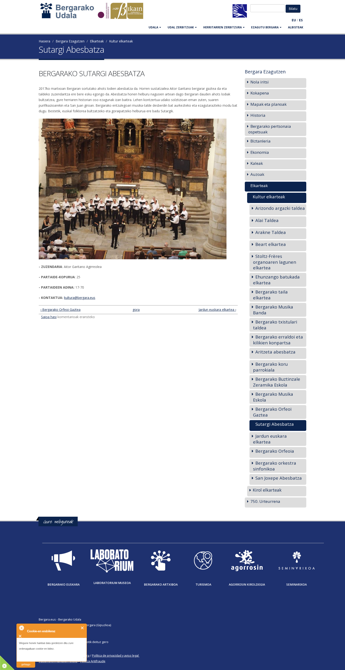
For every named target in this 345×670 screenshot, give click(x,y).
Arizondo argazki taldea (280, 208)
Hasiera (44, 41)
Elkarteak (97, 41)
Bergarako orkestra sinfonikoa (274, 466)
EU (294, 20)
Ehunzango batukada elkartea (276, 280)
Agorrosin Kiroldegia (247, 585)
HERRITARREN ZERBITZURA (222, 27)
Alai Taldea (267, 220)
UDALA (153, 27)
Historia (257, 115)
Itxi (82, 627)
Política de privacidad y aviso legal (115, 656)
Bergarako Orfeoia (274, 451)
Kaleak (256, 163)
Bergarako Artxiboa (161, 585)
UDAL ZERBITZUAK (181, 27)
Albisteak (295, 27)
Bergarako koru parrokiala (270, 367)
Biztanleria (260, 141)
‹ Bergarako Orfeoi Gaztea (60, 309)
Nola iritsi (259, 82)
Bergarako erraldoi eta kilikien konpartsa (278, 340)
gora (136, 309)
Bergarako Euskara (63, 585)
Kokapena (259, 93)
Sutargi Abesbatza (274, 424)
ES (301, 20)
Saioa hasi (49, 317)
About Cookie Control (21, 628)
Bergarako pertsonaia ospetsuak (269, 129)
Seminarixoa (296, 585)
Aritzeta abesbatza (275, 352)
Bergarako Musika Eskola (273, 397)
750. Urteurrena (265, 501)
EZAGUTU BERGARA (265, 27)
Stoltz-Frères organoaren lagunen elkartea (274, 262)
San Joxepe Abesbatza (278, 478)
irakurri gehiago (25, 661)
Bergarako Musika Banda (273, 310)
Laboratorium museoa (112, 583)
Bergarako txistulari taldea (275, 325)
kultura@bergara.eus (79, 297)
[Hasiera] (94, 13)
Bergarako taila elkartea (270, 295)
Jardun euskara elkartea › (217, 309)
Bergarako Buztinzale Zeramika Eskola (276, 382)
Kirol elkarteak (267, 490)
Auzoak (257, 174)
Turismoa (203, 585)
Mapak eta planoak (268, 104)
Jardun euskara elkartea (270, 439)
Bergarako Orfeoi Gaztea (272, 412)
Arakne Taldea (270, 232)
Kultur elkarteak (121, 41)
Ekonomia (259, 152)
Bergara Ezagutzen (70, 41)
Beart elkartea (270, 244)
